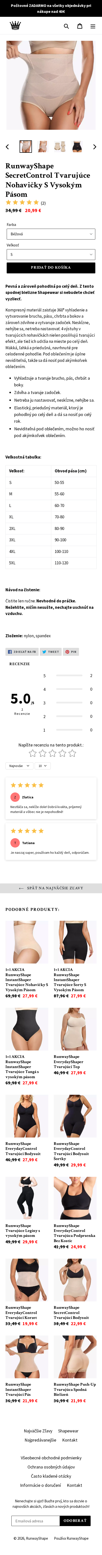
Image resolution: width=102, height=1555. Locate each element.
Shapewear (68, 1431)
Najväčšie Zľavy (38, 1431)
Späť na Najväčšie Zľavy (54, 888)
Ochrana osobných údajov (51, 1467)
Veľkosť (13, 244)
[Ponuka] (93, 25)
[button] (68, 675)
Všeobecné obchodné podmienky (51, 1458)
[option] (25, 146)
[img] (22, 203)
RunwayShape (37, 1538)
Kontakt (69, 1440)
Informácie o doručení (40, 1485)
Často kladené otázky (51, 1476)
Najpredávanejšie (40, 1440)
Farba (11, 224)
